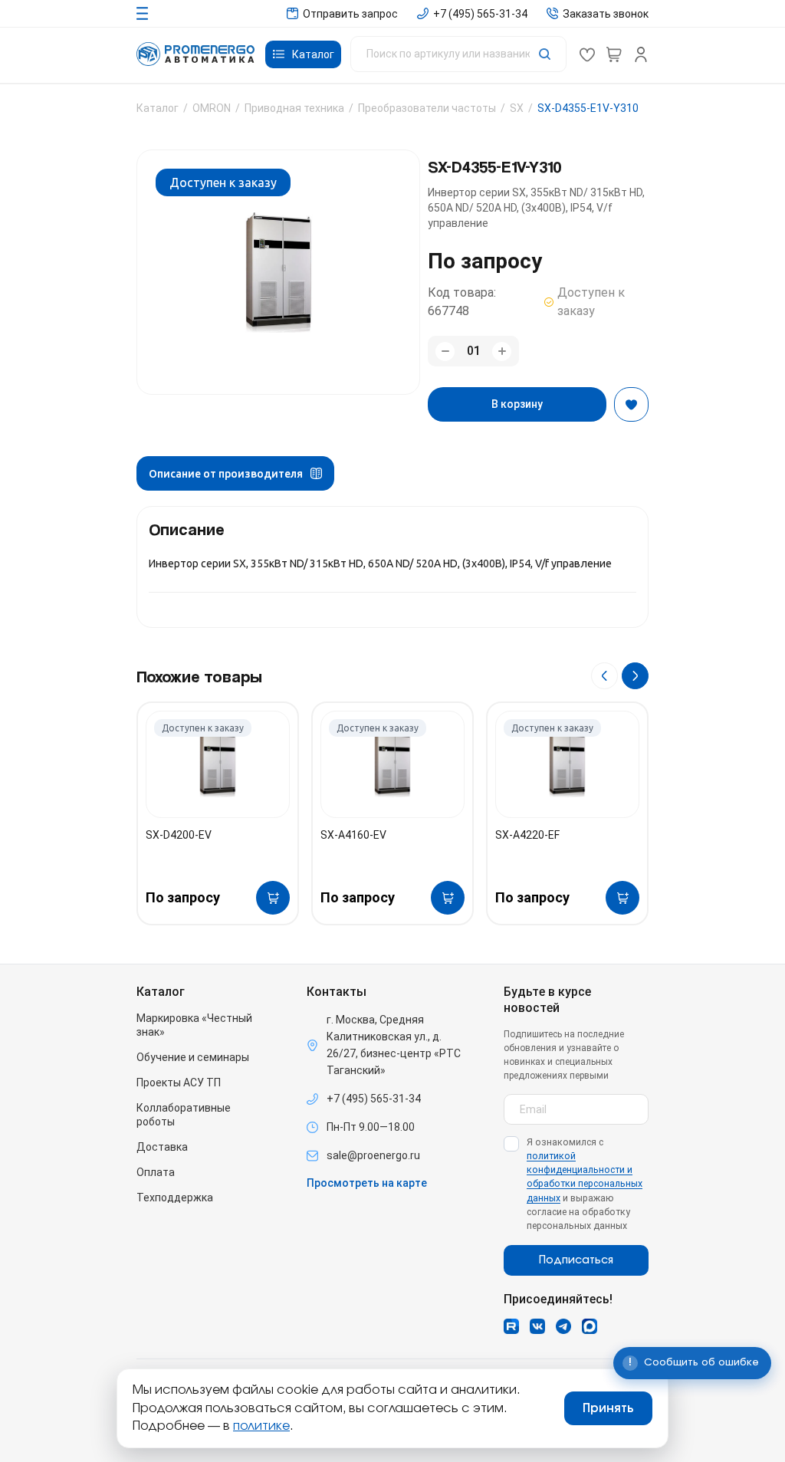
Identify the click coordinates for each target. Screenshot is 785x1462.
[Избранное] (587, 54)
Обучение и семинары (192, 1057)
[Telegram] (563, 1326)
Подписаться (576, 1260)
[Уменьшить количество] (445, 351)
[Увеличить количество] (501, 351)
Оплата (155, 1172)
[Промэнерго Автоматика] (195, 54)
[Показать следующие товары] (635, 675)
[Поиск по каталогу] (458, 54)
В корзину (517, 404)
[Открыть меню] (142, 13)
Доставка (162, 1147)
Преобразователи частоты (427, 108)
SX (517, 108)
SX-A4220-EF (527, 835)
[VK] (537, 1326)
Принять (608, 1408)
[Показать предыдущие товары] (604, 675)
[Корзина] (614, 54)
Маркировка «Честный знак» (194, 1025)
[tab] (235, 473)
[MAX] (589, 1326)
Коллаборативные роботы (183, 1115)
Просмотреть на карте (367, 1183)
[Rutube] (511, 1326)
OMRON (211, 108)
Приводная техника (294, 108)
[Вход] (641, 54)
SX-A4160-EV (353, 835)
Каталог (157, 108)
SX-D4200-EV (179, 835)
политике (261, 1426)
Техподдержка (174, 1197)
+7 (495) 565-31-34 (374, 1098)
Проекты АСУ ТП (178, 1082)
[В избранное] (631, 404)
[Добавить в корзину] (273, 898)
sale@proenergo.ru (373, 1155)
